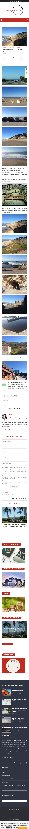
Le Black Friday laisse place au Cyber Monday (19, 728)
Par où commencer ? (6, 775)
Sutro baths (5, 400)
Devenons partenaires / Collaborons (10, 788)
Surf (18, 398)
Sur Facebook (7, 644)
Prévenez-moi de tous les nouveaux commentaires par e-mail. (14, 478)
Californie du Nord (5, 47)
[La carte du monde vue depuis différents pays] (6, 702)
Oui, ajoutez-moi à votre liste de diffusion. (14, 472)
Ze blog (18, 47)
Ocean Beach (5, 395)
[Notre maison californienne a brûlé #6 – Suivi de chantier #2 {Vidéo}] (6, 711)
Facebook (23, 388)
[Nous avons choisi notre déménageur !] (6, 692)
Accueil (3, 772)
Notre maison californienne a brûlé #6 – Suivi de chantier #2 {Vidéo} (19, 710)
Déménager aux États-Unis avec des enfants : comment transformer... (14, 629)
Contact (3, 792)
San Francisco (14, 395)
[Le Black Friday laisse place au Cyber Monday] (6, 730)
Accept (9, 827)
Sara (4, 51)
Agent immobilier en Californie (9, 779)
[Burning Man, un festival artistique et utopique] (6, 720)
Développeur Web (6, 782)
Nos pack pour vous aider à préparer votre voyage (13, 785)
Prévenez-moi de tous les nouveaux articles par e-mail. (14, 483)
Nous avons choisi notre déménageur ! (18, 691)
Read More (15, 827)
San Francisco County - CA (8, 398)
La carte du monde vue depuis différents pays (19, 700)
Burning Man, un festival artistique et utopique (18, 718)
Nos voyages (12, 47)
